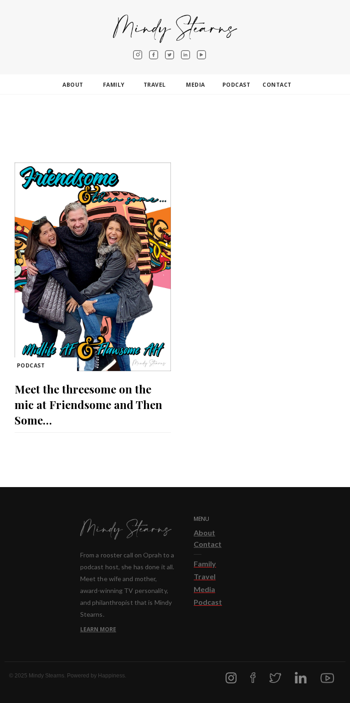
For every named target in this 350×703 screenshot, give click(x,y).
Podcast (236, 85)
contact (277, 85)
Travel (155, 85)
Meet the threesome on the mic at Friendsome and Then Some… (88, 404)
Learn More (98, 629)
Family (114, 85)
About (204, 532)
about (72, 85)
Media (195, 85)
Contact (207, 544)
